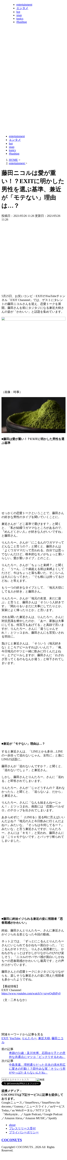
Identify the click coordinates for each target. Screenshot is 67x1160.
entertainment (24, 4)
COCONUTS (11, 1140)
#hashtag (21, 21)
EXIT (4, 1038)
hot (18, 11)
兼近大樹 (44, 1038)
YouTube (14, 1038)
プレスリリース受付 (22, 1128)
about (12, 1124)
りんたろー (29, 1038)
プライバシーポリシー (24, 1132)
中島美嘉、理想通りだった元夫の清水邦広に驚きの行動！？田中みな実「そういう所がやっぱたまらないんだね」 (37, 1068)
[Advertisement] (33, 97)
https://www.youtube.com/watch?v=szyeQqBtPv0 (30, 993)
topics (19, 18)
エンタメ (22, 8)
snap (19, 15)
